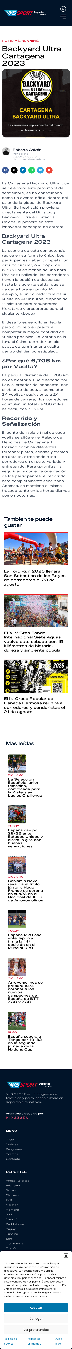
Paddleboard (15, 1224)
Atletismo (13, 1185)
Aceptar (36, 1307)
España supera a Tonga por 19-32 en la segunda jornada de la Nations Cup (25, 1043)
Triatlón (11, 1248)
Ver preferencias (36, 1330)
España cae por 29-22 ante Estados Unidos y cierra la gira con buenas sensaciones (25, 838)
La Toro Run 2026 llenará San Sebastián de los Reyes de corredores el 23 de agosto (35, 578)
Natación (12, 1219)
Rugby (13, 825)
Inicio (10, 1139)
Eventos (12, 1154)
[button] (66, 1256)
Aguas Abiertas (17, 1180)
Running (30, 41)
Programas (14, 1149)
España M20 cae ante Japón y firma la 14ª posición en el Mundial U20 (25, 941)
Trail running (15, 1243)
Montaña (12, 1209)
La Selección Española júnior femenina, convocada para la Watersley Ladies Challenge (25, 787)
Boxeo (11, 1190)
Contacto (13, 1158)
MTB (9, 1214)
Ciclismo (16, 775)
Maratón (12, 1204)
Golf (9, 1199)
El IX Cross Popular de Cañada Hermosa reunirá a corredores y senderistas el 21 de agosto (34, 705)
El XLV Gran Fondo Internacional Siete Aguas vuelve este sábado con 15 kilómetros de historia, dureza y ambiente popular (33, 642)
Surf (9, 1238)
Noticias (11, 41)
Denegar (36, 1319)
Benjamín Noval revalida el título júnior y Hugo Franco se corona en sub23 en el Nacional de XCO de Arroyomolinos (25, 890)
